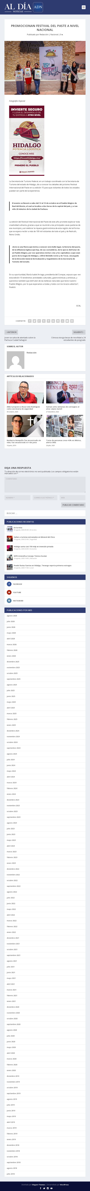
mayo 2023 (11, 840)
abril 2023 (11, 846)
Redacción (44, 34)
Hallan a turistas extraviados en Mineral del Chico (34, 537)
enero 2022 (11, 932)
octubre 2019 (12, 1087)
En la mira (18, 527)
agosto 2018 (12, 1168)
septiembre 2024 (13, 748)
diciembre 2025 (13, 662)
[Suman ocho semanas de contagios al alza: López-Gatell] (64, 392)
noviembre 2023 (13, 805)
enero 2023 (11, 863)
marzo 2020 (11, 1059)
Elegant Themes (38, 1185)
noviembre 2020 (13, 1013)
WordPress (64, 1185)
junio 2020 (11, 1041)
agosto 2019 (12, 1099)
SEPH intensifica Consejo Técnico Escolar (30, 556)
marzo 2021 (11, 990)
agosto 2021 (12, 961)
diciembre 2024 (13, 731)
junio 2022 (11, 903)
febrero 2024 (12, 788)
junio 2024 (11, 765)
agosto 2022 (12, 892)
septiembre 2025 (13, 679)
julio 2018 (11, 1174)
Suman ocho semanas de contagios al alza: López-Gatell (62, 408)
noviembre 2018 (13, 1151)
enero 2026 (11, 656)
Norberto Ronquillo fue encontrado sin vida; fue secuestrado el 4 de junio (24, 441)
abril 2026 (11, 638)
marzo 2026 (11, 644)
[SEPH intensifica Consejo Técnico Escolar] (10, 558)
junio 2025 (11, 696)
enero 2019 (11, 1139)
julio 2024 (11, 759)
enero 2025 (11, 725)
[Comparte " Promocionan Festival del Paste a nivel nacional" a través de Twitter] (34, 321)
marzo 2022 (11, 921)
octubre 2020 (12, 1018)
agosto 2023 (12, 823)
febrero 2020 (12, 1065)
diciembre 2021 (13, 938)
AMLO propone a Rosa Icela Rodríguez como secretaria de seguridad (23, 408)
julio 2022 (11, 898)
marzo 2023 (11, 851)
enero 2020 (11, 1070)
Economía (33, 549)
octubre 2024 (12, 742)
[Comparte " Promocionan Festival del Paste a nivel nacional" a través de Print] (72, 321)
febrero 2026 (12, 650)
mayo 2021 (11, 978)
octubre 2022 (12, 880)
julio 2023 (11, 828)
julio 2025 (11, 690)
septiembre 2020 (13, 1024)
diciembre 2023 (13, 800)
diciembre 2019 (13, 1076)
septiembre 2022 (13, 886)
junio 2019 (11, 1110)
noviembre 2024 (13, 736)
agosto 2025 (12, 685)
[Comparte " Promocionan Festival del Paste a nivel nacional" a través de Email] (67, 321)
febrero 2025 (12, 719)
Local (32, 568)
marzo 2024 (11, 782)
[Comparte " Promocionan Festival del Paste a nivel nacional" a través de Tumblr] (43, 321)
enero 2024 (11, 794)
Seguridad (33, 539)
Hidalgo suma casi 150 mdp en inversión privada (33, 546)
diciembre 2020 (13, 1007)
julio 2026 (11, 621)
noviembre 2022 (13, 875)
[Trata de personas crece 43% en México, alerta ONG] (64, 426)
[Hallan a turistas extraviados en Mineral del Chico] (10, 539)
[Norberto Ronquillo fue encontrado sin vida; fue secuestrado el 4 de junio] (25, 426)
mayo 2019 (11, 1116)
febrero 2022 (12, 926)
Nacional (54, 34)
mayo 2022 (11, 909)
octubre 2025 (12, 673)
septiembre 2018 (13, 1162)
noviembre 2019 (13, 1082)
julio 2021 (11, 967)
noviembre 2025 (13, 667)
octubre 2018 (12, 1157)
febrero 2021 (12, 995)
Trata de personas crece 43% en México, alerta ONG (63, 441)
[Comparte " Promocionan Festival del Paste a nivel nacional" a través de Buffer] (58, 321)
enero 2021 (11, 1001)
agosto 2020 (12, 1030)
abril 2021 (11, 984)
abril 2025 (11, 708)
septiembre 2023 (13, 817)
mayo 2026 (11, 633)
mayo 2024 (11, 771)
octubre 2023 (12, 811)
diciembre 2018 (13, 1145)
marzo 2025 (11, 713)
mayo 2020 (11, 1047)
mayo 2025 (11, 702)
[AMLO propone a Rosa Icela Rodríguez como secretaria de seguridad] (25, 392)
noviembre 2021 (13, 944)
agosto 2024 (12, 754)
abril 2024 (11, 777)
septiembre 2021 (13, 955)
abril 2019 (11, 1122)
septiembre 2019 (13, 1093)
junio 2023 (11, 834)
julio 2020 (11, 1036)
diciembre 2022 (13, 869)
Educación (33, 558)
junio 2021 (11, 972)
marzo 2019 (11, 1128)
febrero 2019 (12, 1134)
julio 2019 (11, 1105)
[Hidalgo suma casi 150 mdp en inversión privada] (10, 548)
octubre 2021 (12, 949)
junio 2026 (11, 627)
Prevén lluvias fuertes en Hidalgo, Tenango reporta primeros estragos (42, 565)
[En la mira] (10, 529)
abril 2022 (11, 915)
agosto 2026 (12, 616)
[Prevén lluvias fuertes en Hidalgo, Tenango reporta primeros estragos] (10, 567)
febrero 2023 (12, 857)
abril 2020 (11, 1053)
